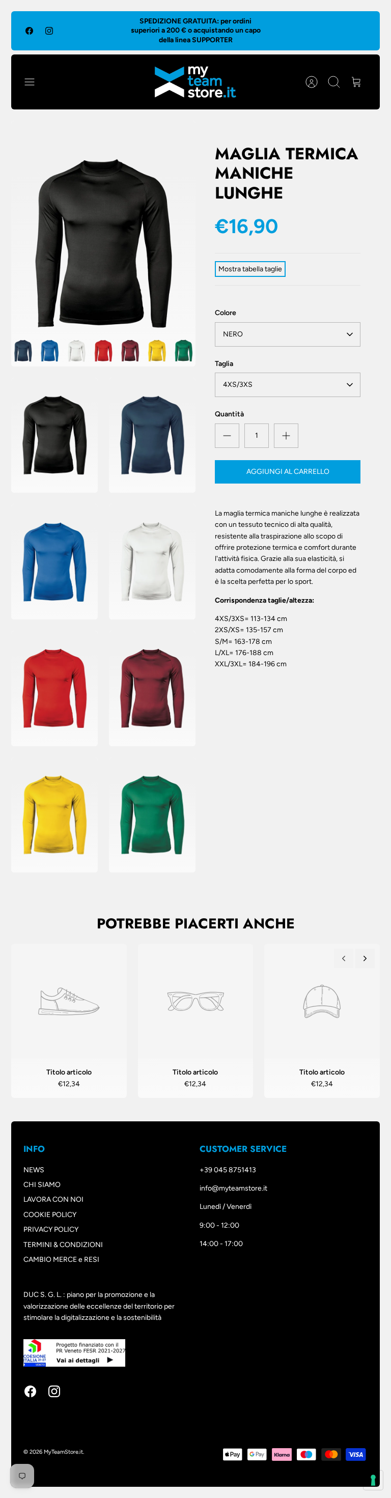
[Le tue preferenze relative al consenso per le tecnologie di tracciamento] (373, 1480)
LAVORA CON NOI (53, 1199)
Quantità (229, 414)
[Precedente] (343, 958)
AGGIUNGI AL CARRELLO (287, 471)
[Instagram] (49, 30)
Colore (225, 312)
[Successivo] (365, 958)
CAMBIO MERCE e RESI (61, 1259)
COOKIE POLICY (49, 1214)
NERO (233, 334)
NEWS (33, 1170)
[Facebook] (29, 30)
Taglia (224, 363)
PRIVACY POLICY (50, 1229)
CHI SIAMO (42, 1184)
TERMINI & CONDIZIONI (63, 1244)
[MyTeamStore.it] (195, 82)
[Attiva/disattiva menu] (34, 82)
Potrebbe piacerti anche (196, 923)
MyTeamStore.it (63, 1452)
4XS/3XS (238, 384)
